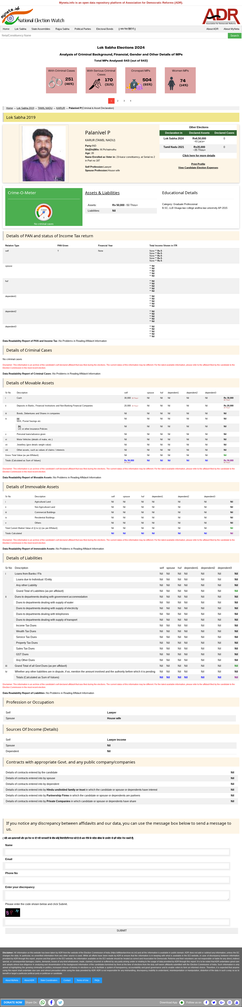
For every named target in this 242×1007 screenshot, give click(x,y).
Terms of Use (82, 980)
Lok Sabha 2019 (25, 108)
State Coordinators (48, 980)
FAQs (97, 980)
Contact (67, 980)
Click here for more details (199, 155)
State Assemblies (40, 28)
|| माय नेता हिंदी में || (127, 28)
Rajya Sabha (62, 28)
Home (6, 28)
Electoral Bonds (104, 28)
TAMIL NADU (45, 108)
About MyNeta (231, 28)
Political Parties (83, 28)
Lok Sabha (20, 28)
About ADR (212, 28)
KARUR (60, 108)
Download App (168, 1002)
